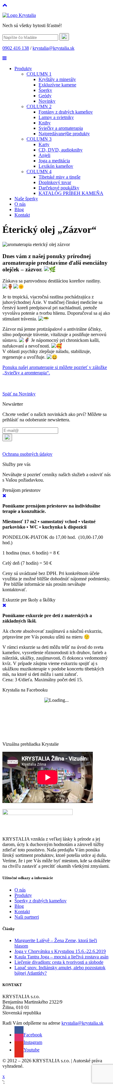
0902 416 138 (15, 48)
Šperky (45, 90)
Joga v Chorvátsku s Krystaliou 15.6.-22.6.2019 (60, 951)
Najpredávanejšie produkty (64, 133)
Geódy (45, 95)
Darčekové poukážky (59, 187)
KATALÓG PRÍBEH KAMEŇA (71, 193)
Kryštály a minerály (57, 79)
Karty (44, 144)
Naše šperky (26, 198)
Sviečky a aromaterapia (61, 128)
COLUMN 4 (39, 171)
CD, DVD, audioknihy (61, 149)
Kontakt (22, 214)
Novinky (47, 101)
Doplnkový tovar (55, 182)
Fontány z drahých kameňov (66, 111)
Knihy (45, 122)
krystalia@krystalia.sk (53, 48)
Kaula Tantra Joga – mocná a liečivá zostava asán (61, 956)
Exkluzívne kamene (57, 84)
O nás (20, 204)
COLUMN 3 (39, 139)
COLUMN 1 (39, 74)
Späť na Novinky (19, 393)
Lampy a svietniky (56, 117)
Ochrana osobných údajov (27, 454)
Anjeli (44, 155)
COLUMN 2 (39, 106)
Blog (19, 209)
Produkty (23, 68)
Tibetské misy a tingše (59, 177)
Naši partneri (26, 917)
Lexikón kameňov (56, 166)
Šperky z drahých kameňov (40, 900)
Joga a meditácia (54, 160)
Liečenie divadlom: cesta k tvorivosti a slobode (58, 962)
